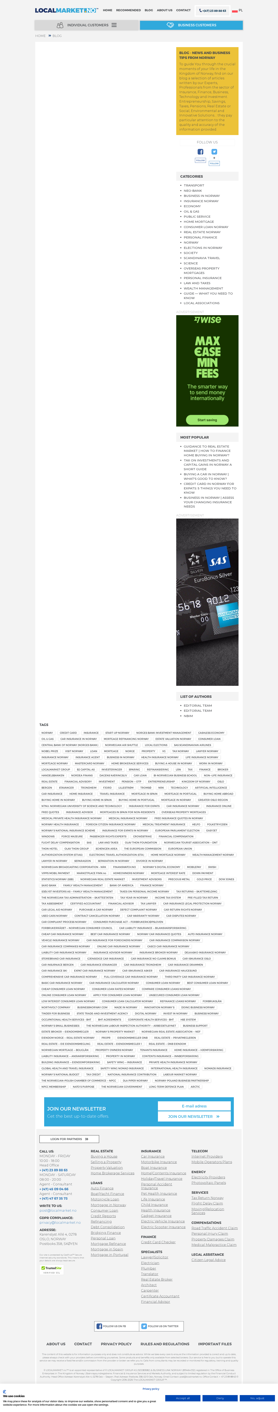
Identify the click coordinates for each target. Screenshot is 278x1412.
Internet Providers (207, 1156)
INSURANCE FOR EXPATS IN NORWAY (125, 830)
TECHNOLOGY (179, 787)
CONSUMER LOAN (209, 738)
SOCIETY (191, 253)
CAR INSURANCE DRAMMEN (185, 964)
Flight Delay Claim (207, 1203)
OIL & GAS (191, 211)
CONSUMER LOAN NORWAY (206, 227)
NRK (161, 787)
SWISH (212, 867)
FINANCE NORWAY (152, 885)
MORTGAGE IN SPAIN (144, 793)
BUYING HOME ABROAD (218, 793)
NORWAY (191, 242)
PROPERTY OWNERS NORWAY (114, 1049)
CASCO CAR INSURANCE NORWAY (168, 946)
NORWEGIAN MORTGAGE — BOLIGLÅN (65, 1049)
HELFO (196, 824)
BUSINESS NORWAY (207, 1013)
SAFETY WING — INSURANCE (124, 1062)
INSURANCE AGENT (88, 757)
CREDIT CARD (68, 732)
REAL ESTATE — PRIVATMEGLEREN (175, 1037)
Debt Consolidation (108, 1227)
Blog (149, 10)
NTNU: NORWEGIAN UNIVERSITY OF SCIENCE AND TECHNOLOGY (82, 806)
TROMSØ (145, 787)
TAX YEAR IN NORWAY (134, 897)
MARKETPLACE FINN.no (91, 873)
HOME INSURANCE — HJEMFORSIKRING (198, 1049)
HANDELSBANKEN (53, 775)
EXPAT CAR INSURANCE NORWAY (94, 970)
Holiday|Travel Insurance (161, 1179)
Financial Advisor (155, 1302)
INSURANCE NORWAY (201, 201)
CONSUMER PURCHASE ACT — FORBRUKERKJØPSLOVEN (128, 921)
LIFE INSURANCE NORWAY (202, 757)
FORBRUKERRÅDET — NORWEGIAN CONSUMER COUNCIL (77, 928)
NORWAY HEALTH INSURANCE (60, 824)
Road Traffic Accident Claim (215, 1228)
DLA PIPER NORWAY (135, 1080)
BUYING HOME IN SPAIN (97, 799)
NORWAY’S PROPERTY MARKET (115, 1031)
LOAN (93, 751)
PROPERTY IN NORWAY (120, 1056)
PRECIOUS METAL (179, 879)
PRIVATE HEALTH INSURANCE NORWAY (173, 1062)
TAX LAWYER (148, 903)
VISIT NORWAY (74, 751)
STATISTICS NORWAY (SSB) (57, 879)
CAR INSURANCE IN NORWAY (78, 738)
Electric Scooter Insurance (163, 1227)
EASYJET (211, 830)
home (40, 36)
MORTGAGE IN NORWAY (176, 799)
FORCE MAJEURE (72, 836)
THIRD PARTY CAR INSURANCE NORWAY (190, 976)
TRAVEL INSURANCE (112, 793)
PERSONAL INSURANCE (203, 278)
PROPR (106, 1037)
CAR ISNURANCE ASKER (137, 970)
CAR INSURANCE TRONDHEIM (142, 964)
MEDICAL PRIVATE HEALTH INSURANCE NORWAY (72, 818)
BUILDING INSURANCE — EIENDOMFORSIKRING (71, 1062)
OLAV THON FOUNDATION (141, 842)
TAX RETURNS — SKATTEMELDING (196, 891)
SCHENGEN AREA (106, 848)
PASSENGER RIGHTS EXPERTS (108, 836)
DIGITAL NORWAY (146, 1013)
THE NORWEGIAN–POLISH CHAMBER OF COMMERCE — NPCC (79, 1080)
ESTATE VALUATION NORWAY (173, 738)
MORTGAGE (111, 751)
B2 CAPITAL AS (86, 769)
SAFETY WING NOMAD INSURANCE (122, 1068)
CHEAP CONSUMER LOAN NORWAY (63, 989)
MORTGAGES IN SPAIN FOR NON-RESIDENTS (127, 812)
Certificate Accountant (160, 1296)
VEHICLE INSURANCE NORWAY (61, 940)
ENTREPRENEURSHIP (161, 781)
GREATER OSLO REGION (213, 799)
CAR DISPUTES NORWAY (181, 915)
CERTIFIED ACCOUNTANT (85, 903)
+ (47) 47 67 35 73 (53, 1198)
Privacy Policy (116, 1344)
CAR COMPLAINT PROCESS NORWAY (64, 921)
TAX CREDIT (93, 1074)
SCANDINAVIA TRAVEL (202, 258)
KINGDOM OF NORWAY (196, 781)
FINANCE (205, 769)
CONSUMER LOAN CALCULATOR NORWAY (127, 1001)
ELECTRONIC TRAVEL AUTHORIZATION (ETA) (116, 854)
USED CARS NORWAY (55, 915)
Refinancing (101, 1222)
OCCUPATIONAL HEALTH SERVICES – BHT (66, 1019)
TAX (190, 769)
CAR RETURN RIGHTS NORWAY (183, 909)
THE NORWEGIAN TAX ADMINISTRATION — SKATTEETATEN (77, 897)
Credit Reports (103, 1216)
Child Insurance (154, 1205)
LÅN (178, 769)
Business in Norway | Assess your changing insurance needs (209, 502)
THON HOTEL (50, 848)
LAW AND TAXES (197, 283)
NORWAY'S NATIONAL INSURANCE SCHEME (68, 830)
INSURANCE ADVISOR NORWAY (112, 952)
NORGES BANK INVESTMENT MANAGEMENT (163, 732)
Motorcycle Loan (105, 1199)
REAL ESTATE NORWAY (202, 232)
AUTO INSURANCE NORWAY (205, 934)
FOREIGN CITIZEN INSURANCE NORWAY (111, 824)
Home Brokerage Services (112, 1173)
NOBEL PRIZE (50, 751)
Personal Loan (103, 1238)
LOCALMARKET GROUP (56, 769)
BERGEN (47, 787)
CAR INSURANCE (52, 793)
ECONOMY (192, 206)
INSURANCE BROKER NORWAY (158, 952)
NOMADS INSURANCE (217, 1068)
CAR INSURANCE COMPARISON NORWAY (174, 940)
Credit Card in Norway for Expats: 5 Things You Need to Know (210, 488)
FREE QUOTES (50, 812)
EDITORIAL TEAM (198, 705)
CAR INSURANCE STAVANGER (99, 964)
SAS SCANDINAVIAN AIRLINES (192, 745)
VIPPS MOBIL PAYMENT (56, 873)
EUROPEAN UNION (180, 848)
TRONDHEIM (88, 787)
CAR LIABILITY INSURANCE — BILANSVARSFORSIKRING (152, 928)
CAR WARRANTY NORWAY (143, 915)
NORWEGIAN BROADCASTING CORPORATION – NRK (74, 867)
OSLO (220, 781)
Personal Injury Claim (210, 1234)
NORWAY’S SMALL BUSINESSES (60, 1025)
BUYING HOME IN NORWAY (58, 799)
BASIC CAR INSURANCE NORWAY (62, 982)
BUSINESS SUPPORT (195, 1025)
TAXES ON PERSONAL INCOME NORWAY (144, 891)
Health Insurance (155, 1210)
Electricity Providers (208, 1177)
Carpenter (150, 1290)
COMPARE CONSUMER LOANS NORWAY (166, 989)
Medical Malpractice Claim (214, 1245)
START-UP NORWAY (117, 732)
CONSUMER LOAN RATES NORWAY (113, 989)
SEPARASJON (82, 860)
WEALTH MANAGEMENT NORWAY (213, 854)
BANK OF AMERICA (122, 885)
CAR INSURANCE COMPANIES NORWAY (66, 946)
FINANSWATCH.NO (124, 867)
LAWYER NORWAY (207, 751)
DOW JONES (226, 879)
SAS (89, 842)
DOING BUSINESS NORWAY (198, 1007)
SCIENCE (191, 263)
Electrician (150, 1263)
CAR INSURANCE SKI (54, 970)
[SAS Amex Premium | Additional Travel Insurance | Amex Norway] (207, 602)
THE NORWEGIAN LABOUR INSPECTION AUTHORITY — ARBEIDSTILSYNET (131, 1025)
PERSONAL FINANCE (200, 237)
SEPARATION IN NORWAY (113, 860)
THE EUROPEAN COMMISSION (142, 848)
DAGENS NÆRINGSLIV (113, 775)
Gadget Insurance (156, 1216)
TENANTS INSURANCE (153, 1049)
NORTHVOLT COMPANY (56, 1007)
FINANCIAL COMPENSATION (176, 836)
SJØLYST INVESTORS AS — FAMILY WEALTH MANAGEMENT (77, 891)
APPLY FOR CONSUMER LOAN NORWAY (117, 995)
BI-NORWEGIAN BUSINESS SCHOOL (175, 775)
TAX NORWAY (180, 751)
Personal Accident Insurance (156, 1186)
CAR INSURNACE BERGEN (58, 964)
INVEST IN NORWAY (175, 1013)
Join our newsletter (191, 1116)
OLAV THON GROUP (77, 848)
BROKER (223, 769)
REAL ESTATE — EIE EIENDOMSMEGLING (66, 1043)
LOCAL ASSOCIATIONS (202, 303)
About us (164, 10)
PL (241, 10)
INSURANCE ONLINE (219, 806)
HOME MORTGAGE (199, 222)
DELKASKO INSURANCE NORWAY (205, 952)
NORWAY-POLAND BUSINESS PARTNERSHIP (182, 1080)
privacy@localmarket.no (60, 1223)
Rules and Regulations (165, 1344)
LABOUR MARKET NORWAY (180, 1074)
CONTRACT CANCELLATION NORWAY (97, 915)
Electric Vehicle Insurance (163, 1221)
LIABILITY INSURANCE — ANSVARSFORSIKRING (70, 1056)
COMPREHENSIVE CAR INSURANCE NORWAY (69, 976)
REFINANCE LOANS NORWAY (178, 1001)
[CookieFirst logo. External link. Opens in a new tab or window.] (4, 1392)
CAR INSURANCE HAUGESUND (178, 970)
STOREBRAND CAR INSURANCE (61, 958)
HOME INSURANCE (81, 793)
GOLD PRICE (204, 879)
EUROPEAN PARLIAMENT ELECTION (177, 830)
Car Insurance (153, 1156)
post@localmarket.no (58, 1211)
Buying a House (104, 1156)
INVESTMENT (107, 781)
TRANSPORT (194, 185)
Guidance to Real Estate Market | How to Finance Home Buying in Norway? (207, 450)
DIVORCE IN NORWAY (149, 860)
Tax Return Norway (207, 1198)
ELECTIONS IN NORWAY (203, 248)
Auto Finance (102, 1188)
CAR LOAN (140, 775)
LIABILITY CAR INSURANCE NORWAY (64, 952)
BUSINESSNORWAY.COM (92, 1007)
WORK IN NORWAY (211, 763)
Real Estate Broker (157, 1279)
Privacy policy (151, 1388)
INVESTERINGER (112, 769)
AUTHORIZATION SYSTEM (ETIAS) (62, 854)
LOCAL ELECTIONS (156, 745)
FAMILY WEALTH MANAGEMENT (83, 885)
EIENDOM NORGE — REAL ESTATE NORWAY (68, 1037)
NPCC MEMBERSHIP (54, 1086)
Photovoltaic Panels (209, 1183)
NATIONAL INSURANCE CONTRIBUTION (132, 1074)
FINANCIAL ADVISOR (121, 903)
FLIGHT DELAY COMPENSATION (61, 842)
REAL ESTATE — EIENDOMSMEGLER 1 (119, 1043)
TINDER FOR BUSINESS (56, 1013)
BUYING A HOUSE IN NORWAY (173, 763)
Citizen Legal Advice (209, 1260)
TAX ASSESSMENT (52, 903)
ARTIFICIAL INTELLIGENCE (211, 787)
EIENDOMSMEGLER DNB (132, 1037)
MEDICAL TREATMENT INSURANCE (164, 824)
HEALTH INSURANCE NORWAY (160, 757)
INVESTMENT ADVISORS (147, 879)
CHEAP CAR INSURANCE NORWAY (63, 934)
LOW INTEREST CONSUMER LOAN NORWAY (68, 1001)
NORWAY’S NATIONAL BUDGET (60, 1074)
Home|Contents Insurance (163, 1173)
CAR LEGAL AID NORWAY (57, 909)
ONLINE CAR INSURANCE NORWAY (118, 946)
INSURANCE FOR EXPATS (144, 806)
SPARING (134, 769)
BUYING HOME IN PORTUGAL (136, 799)
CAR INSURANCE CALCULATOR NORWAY (114, 982)
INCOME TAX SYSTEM (168, 897)
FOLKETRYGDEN (217, 824)
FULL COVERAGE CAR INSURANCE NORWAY (131, 976)
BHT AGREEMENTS (109, 1019)
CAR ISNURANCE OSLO (197, 958)
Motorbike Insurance (159, 1162)
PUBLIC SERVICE (197, 216)
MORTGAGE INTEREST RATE (168, 873)
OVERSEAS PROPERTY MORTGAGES (184, 812)
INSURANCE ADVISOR (79, 812)
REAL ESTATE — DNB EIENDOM (167, 1043)
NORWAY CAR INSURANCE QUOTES (159, 934)
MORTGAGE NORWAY (55, 763)
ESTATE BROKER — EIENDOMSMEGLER (65, 1031)
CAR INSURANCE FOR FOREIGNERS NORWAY (114, 940)
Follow (200, 160)
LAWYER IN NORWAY (54, 860)
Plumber (148, 1268)
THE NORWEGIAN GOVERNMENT (121, 1086)
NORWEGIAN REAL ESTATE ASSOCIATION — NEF (171, 1031)
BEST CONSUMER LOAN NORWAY (207, 982)
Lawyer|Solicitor (154, 1257)
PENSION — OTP (131, 781)
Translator (149, 1274)
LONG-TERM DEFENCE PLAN (166, 1086)
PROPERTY (148, 751)
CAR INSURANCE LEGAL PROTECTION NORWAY (192, 903)
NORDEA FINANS (82, 775)
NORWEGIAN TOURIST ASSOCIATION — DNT (191, 842)
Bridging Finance (106, 1233)
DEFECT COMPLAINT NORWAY (138, 909)
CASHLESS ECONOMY (211, 732)
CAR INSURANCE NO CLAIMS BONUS (153, 958)
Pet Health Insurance (159, 1194)
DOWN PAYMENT (202, 873)
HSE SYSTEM (188, 1019)
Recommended (128, 10)
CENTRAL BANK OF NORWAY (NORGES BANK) (70, 745)
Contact (183, 10)
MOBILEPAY (194, 867)
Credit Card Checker (158, 1242)
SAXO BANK (49, 885)
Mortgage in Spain (107, 1249)
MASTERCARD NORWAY (89, 763)
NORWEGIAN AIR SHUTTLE (121, 745)
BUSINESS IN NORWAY (202, 196)
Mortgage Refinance (108, 1244)
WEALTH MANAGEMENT (203, 288)
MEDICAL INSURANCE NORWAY (128, 818)
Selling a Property (106, 1162)
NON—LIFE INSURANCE (218, 775)
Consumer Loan (104, 1211)
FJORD (107, 787)
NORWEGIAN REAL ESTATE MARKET (102, 879)
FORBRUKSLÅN (212, 1001)
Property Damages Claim (213, 1239)
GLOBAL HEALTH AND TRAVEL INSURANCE (68, 1068)
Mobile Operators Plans (212, 1162)
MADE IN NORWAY (125, 1007)
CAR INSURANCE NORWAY (182, 806)
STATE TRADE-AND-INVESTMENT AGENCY (102, 1013)
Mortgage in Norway (108, 1205)
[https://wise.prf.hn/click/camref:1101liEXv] (207, 370)
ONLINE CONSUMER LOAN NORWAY (64, 995)
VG (164, 751)
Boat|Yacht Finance (107, 1194)
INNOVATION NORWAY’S (159, 1007)
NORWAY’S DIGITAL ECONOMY (161, 867)
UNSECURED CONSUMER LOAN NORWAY (174, 995)
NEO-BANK (193, 191)
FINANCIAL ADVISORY (78, 781)
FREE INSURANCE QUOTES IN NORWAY (178, 818)
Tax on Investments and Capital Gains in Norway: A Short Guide (208, 464)
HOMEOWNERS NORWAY (128, 873)
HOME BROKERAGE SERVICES (129, 763)
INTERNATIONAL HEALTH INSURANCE (174, 1068)
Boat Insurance (154, 1168)
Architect (149, 1285)
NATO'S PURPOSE (83, 1086)
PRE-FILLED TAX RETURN (203, 897)
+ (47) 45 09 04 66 (53, 1189)
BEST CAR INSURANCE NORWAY (110, 934)
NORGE (130, 751)
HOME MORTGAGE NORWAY (168, 854)
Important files (215, 1344)
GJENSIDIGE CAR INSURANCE (105, 958)
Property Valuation (107, 1168)
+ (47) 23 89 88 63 (53, 1170)
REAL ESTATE (50, 781)
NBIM (188, 716)
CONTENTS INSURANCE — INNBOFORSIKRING (170, 1056)
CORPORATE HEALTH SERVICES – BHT (151, 1019)
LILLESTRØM (126, 787)
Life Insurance (153, 1199)
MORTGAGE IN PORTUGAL (180, 793)
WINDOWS (48, 836)
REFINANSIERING (158, 769)
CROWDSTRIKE (142, 836)
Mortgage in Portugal (109, 1255)
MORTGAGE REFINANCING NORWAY (126, 738)
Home (107, 10)
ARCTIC (195, 1086)
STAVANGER (66, 787)
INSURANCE (91, 732)
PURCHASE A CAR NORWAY (96, 909)
